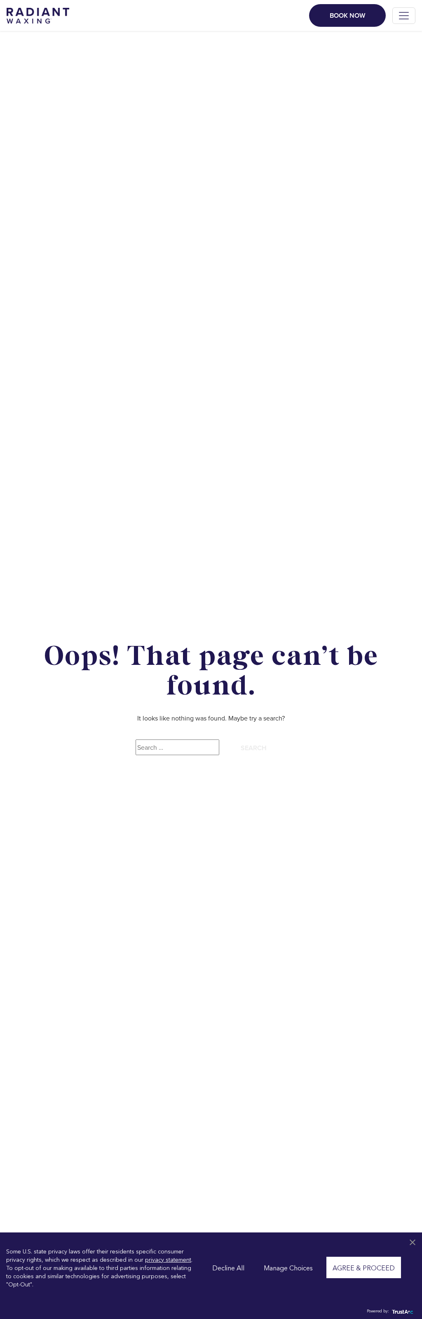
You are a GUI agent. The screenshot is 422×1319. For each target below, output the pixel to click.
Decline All (228, 1267)
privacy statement (168, 1259)
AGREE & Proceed (364, 1267)
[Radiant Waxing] (38, 14)
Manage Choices (288, 1267)
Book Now (347, 15)
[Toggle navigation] (403, 15)
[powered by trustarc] (401, 1311)
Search (254, 748)
